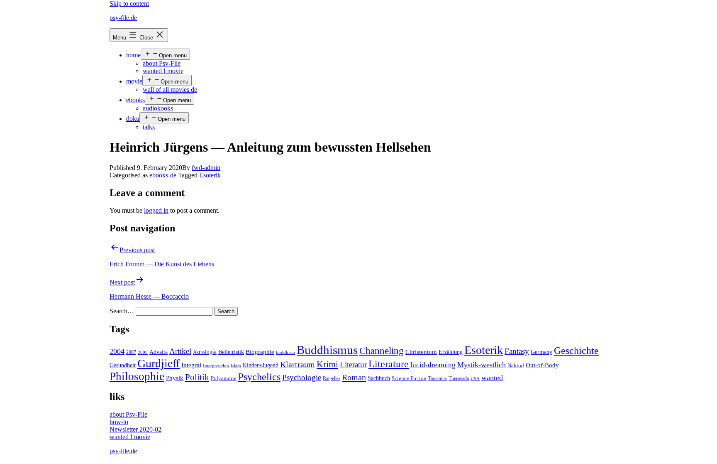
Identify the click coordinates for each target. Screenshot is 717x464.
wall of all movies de (170, 89)
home (133, 55)
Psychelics (259, 376)
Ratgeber (331, 378)
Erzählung (451, 352)
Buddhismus (327, 349)
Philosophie (137, 376)
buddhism (285, 352)
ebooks (135, 99)
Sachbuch (379, 378)
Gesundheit (123, 365)
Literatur (353, 364)
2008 (143, 352)
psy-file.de (123, 17)
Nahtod (515, 365)
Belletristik (231, 352)
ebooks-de (162, 175)
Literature (388, 363)
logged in (156, 210)
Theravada (459, 378)
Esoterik (210, 175)
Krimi (327, 364)
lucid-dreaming (433, 365)
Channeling (381, 351)
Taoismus (437, 378)
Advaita (158, 352)
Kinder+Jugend (260, 365)
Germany (541, 352)
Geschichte (576, 350)
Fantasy (517, 351)
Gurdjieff (158, 363)
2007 (131, 352)
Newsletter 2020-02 (135, 429)
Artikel (180, 351)
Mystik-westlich (481, 365)
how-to (119, 421)
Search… (122, 310)
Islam (236, 365)
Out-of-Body (542, 365)
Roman (354, 377)
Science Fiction (409, 378)
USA (475, 378)
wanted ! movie (163, 70)
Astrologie (205, 352)
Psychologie (301, 377)
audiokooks (158, 108)
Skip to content (129, 3)
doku (132, 118)
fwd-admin (206, 167)
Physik (174, 378)
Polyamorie (224, 378)
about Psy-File (161, 63)
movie (134, 81)
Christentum (421, 352)
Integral (191, 365)
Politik (197, 377)
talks (149, 126)
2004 (117, 351)
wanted (492, 377)
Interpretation (216, 365)
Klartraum (297, 364)
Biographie (260, 352)
